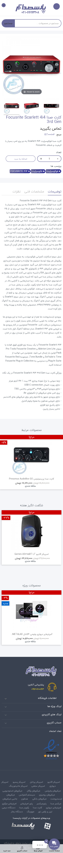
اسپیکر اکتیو (53, 782)
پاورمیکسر (42, 804)
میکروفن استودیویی (12, 791)
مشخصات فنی (34, 191)
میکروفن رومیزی (47, 795)
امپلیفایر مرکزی (9, 804)
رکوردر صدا (24, 808)
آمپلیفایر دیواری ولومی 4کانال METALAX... (31, 634)
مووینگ (30, 812)
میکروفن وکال (33, 791)
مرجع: (58, 134)
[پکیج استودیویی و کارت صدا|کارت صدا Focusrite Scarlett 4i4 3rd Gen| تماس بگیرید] (12, 106)
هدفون (24, 799)
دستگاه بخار (17, 812)
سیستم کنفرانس (27, 795)
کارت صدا (37, 808)
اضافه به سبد (20, 159)
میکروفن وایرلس (53, 791)
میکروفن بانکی (39, 799)
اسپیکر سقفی (38, 786)
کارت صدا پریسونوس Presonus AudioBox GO (31, 478)
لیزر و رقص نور (45, 812)
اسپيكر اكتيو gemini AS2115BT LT (32, 554)
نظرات (16, 191)
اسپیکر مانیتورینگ (18, 786)
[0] (6, 5)
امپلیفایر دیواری (53, 808)
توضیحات (54, 191)
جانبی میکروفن (10, 799)
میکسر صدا (55, 804)
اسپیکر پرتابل (36, 782)
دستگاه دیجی (8, 808)
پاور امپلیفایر (26, 804)
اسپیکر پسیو (19, 782)
